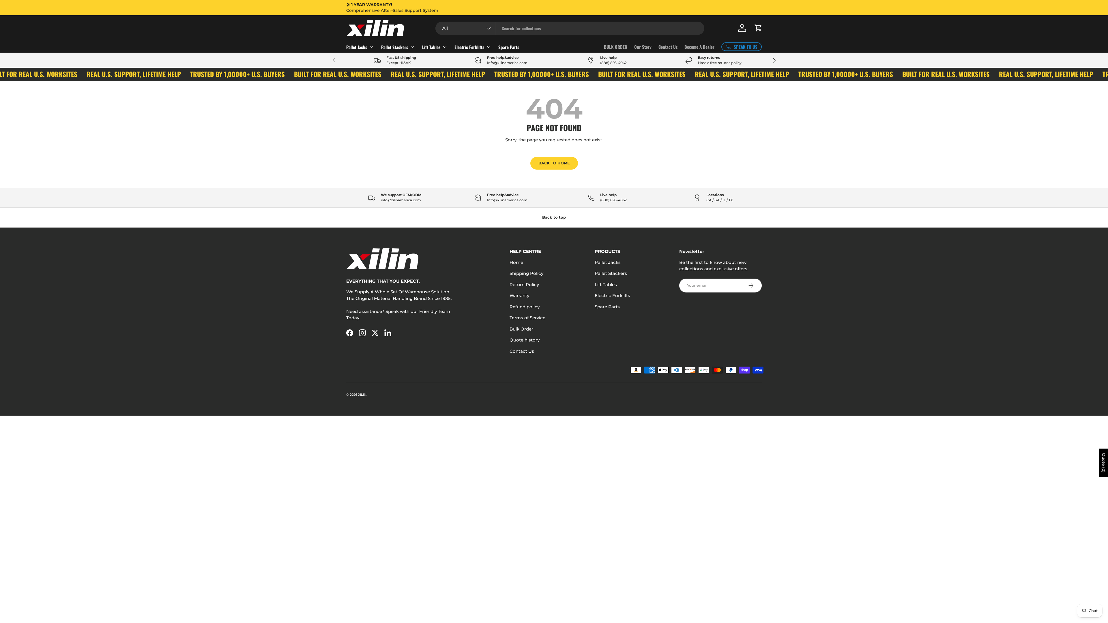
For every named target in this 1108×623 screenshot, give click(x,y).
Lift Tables (431, 47)
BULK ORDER (615, 47)
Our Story (643, 47)
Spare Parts (508, 47)
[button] (758, 28)
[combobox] (569, 28)
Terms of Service (527, 317)
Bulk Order (521, 329)
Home (516, 262)
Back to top (554, 217)
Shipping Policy (526, 273)
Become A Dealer (699, 47)
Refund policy (525, 306)
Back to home (554, 163)
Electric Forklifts (469, 47)
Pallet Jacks (356, 47)
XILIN (362, 395)
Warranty (519, 295)
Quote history (525, 340)
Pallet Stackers (394, 47)
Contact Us (667, 47)
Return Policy (524, 284)
